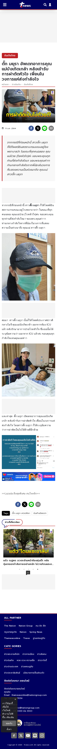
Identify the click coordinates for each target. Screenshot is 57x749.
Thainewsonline (12, 638)
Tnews (26, 638)
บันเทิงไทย (28, 84)
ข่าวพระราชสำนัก (11, 654)
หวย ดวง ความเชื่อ (26, 660)
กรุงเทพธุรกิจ (10, 632)
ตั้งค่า (9, 729)
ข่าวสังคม (41, 654)
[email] (51, 128)
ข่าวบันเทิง (16, 84)
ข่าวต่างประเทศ (11, 666)
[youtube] (28, 735)
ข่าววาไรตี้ (42, 660)
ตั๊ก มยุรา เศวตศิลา (21, 513)
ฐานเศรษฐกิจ (39, 638)
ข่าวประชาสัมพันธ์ (12, 672)
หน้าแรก (5, 84)
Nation (23, 632)
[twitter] (38, 128)
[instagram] (42, 735)
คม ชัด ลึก (41, 625)
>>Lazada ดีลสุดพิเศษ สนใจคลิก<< (21, 493)
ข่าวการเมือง (28, 654)
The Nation (10, 625)
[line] (44, 128)
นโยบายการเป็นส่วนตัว (33, 672)
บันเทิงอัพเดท (39, 513)
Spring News (35, 632)
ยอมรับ (9, 723)
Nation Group (26, 625)
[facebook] (31, 128)
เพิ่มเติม (10, 717)
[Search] (45, 4)
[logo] (23, 4)
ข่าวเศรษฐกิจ (27, 666)
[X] (21, 735)
